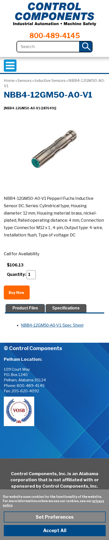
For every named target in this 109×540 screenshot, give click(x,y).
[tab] (25, 308)
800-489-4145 (54, 36)
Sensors (24, 80)
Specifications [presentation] (66, 308)
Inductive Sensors (50, 80)
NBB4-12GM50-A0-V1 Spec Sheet (52, 325)
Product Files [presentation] (25, 308)
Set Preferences (55, 517)
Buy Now (17, 292)
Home (9, 80)
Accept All (54, 530)
